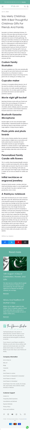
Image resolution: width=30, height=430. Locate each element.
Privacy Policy (6, 406)
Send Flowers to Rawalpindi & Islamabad (13, 376)
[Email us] (25, 414)
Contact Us (6, 396)
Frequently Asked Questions (10, 398)
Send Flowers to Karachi (9, 378)
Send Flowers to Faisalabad (10, 381)
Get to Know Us (7, 360)
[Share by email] (25, 242)
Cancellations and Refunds (10, 401)
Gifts (4, 370)
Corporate (5, 368)
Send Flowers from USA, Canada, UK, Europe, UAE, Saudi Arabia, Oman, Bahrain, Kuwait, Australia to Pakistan (14, 385)
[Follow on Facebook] (4, 414)
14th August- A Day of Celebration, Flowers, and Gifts (14, 277)
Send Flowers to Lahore (9, 373)
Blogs (4, 365)
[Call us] (20, 414)
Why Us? (5, 362)
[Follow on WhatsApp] (16, 414)
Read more (6, 293)
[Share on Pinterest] (18, 242)
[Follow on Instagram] (8, 414)
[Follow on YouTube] (12, 414)
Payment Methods (7, 404)
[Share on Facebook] (5, 242)
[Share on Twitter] (11, 242)
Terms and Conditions (8, 409)
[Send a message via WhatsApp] (27, 427)
